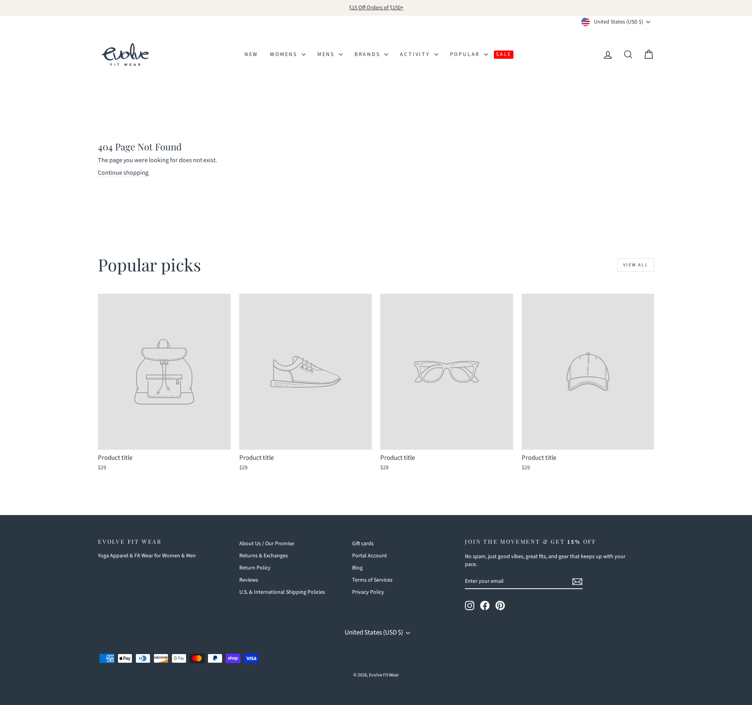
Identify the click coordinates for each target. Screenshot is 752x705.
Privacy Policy (368, 592)
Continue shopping (123, 172)
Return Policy (255, 568)
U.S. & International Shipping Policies (282, 592)
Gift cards (363, 544)
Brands (368, 54)
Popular (466, 54)
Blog (357, 568)
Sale (504, 54)
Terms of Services (372, 580)
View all (635, 265)
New (251, 54)
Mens (327, 54)
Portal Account (369, 556)
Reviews (248, 580)
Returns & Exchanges (263, 556)
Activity (416, 54)
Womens (285, 54)
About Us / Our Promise (266, 544)
